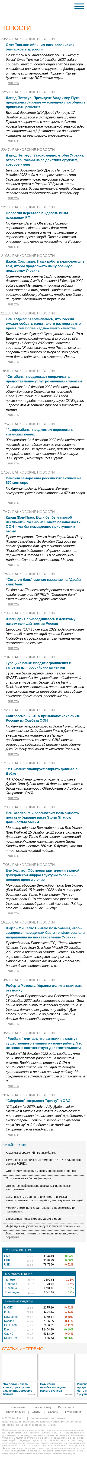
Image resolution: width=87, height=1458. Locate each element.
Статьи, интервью (22, 1348)
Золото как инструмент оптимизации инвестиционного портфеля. (42, 1235)
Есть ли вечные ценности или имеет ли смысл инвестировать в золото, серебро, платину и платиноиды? (45, 1198)
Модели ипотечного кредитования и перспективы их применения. (40, 1209)
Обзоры (53, 1412)
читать (13, 83)
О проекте (18, 1407)
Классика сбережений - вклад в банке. (31, 1152)
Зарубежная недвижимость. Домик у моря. (33, 1218)
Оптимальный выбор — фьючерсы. (29, 1178)
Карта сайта (66, 1407)
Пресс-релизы (15, 1412)
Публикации (73, 1412)
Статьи (36, 1412)
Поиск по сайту (42, 1407)
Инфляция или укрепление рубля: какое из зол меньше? (43, 1226)
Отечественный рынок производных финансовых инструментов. (38, 1187)
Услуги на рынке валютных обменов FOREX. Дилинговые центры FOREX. (43, 1161)
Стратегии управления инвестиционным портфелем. (41, 1171)
